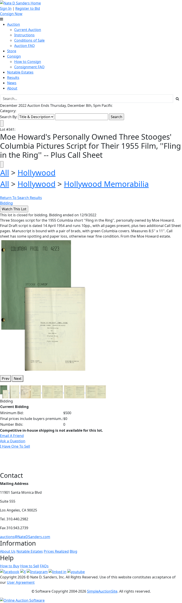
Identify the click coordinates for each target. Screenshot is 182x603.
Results (13, 77)
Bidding (6, 203)
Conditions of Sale (29, 40)
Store (11, 51)
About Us (8, 551)
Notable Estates (20, 72)
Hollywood (36, 172)
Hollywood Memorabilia (106, 184)
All (4, 172)
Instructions (24, 35)
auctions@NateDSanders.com (25, 536)
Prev (5, 378)
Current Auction (27, 29)
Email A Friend (12, 435)
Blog (73, 551)
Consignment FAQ (29, 66)
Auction (13, 24)
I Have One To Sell (15, 446)
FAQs (44, 566)
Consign (14, 56)
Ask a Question (12, 441)
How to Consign (27, 61)
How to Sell (29, 566)
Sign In (6, 8)
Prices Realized (56, 551)
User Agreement (21, 582)
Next (18, 378)
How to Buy (9, 566)
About (12, 88)
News (11, 82)
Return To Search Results (21, 197)
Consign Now (11, 13)
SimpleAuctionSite (102, 591)
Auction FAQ (24, 45)
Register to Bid (27, 8)
